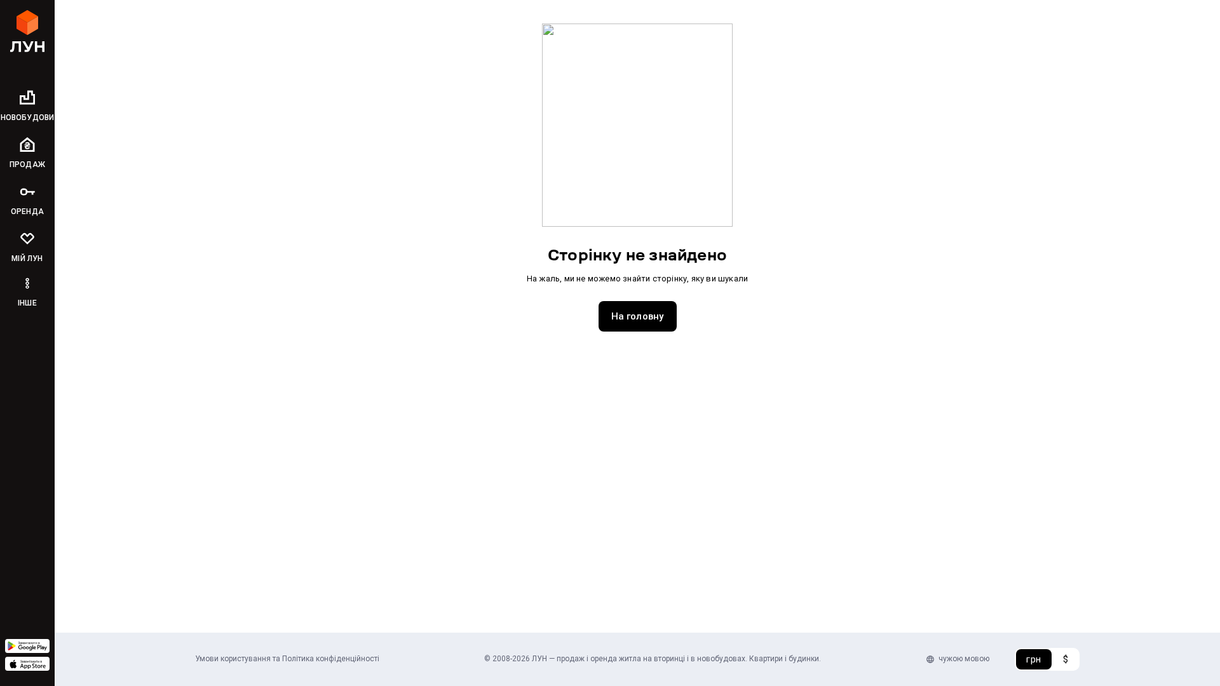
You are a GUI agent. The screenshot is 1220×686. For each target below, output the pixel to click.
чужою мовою (964, 658)
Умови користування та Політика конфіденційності (287, 658)
